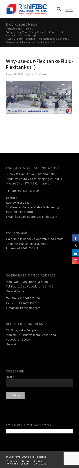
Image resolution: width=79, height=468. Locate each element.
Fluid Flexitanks (38, 74)
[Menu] (67, 9)
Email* (10, 377)
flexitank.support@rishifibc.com (36, 217)
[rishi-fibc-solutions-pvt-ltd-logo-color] (33, 9)
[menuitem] (56, 9)
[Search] (56, 9)
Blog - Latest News (21, 24)
